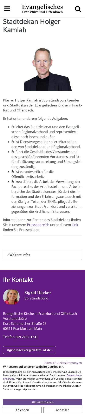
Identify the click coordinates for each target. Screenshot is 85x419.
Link (75, 224)
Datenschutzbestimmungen (63, 363)
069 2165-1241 (26, 337)
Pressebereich (38, 224)
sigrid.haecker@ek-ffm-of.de (29, 350)
